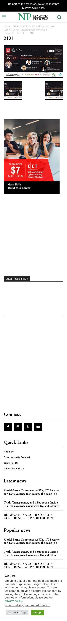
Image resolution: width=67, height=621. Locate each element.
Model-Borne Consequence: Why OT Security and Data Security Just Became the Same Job (32, 492)
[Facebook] (8, 427)
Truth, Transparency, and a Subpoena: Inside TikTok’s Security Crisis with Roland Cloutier (32, 504)
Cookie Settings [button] (17, 612)
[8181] (33, 77)
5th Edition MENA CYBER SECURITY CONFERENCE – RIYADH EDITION (28, 516)
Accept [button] (38, 612)
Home (7, 26)
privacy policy (13, 601)
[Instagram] (18, 427)
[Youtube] (38, 427)
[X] (28, 427)
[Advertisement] (33, 235)
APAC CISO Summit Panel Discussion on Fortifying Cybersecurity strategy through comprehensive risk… (29, 30)
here (41, 7)
